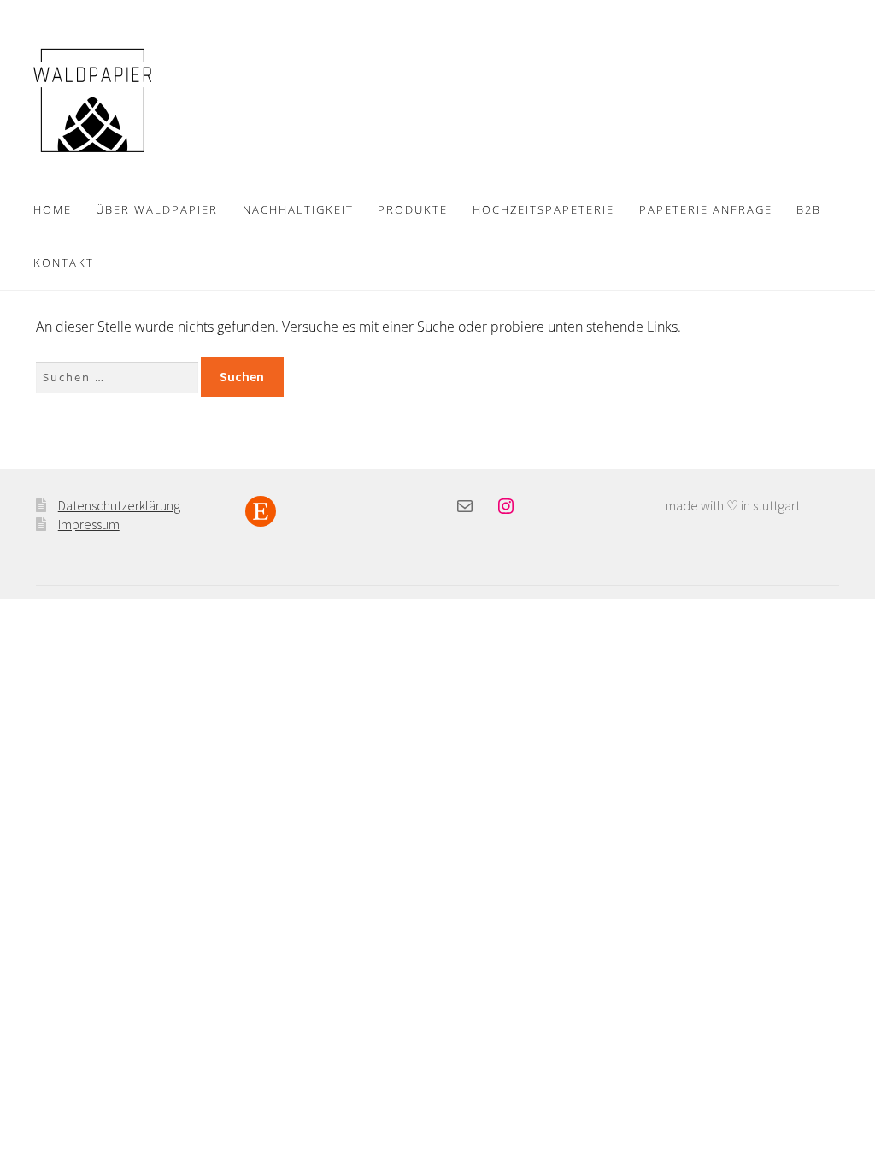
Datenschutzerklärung (119, 505)
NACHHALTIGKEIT (298, 209)
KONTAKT (63, 262)
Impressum (89, 524)
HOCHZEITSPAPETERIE (543, 209)
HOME (52, 209)
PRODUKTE (413, 209)
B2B (808, 209)
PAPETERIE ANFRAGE (705, 209)
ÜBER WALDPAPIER (157, 209)
